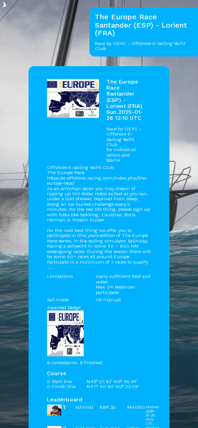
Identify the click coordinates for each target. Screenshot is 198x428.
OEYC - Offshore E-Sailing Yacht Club (123, 136)
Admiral (84, 407)
